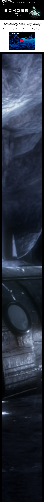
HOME (4, 2)
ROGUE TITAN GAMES (21, 2)
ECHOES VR (9, 2)
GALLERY (14, 2)
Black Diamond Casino (30, 31)
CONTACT (33, 2)
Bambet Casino (6, 4)
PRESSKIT (28, 2)
